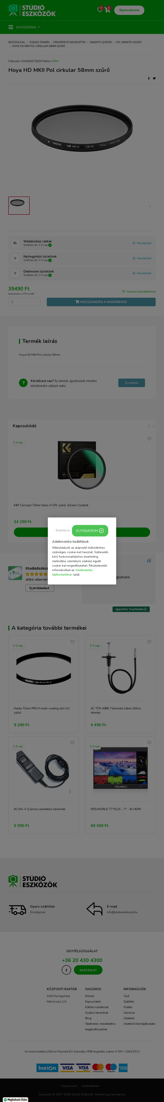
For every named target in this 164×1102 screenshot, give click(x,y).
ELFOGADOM (87, 530)
